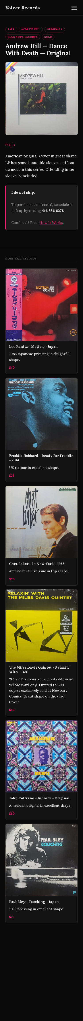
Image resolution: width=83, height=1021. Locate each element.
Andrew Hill (31, 29)
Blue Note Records (23, 36)
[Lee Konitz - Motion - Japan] (41, 321)
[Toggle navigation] (74, 7)
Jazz (11, 29)
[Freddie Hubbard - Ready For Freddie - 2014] (41, 430)
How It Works (51, 222)
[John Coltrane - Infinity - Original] (41, 770)
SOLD (48, 36)
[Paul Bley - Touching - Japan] (41, 873)
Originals (54, 29)
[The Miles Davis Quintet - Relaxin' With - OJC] (41, 652)
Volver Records (22, 7)
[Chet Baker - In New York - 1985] (41, 535)
